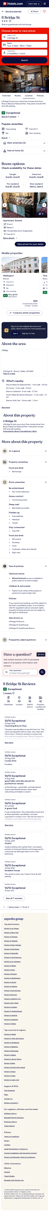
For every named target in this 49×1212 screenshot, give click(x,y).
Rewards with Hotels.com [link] (14, 1180)
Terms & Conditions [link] (11, 1136)
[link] (44, 11)
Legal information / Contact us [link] (16, 1149)
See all (4, 138)
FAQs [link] (6, 1095)
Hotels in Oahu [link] (9, 1076)
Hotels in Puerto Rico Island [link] (14, 1067)
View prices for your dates (30, 244)
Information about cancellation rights (20, 431)
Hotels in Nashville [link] (11, 953)
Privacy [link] (6, 1141)
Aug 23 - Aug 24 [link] (13, 177)
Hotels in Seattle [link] (10, 1015)
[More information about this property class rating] (9, 21)
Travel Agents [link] (9, 1126)
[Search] (42, 672)
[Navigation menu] (44, 4)
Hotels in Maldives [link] (11, 1047)
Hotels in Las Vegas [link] (11, 928)
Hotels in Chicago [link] (11, 937)
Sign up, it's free (28, 333)
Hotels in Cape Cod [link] (11, 1080)
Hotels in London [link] (10, 1007)
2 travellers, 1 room (16, 53)
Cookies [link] (7, 1145)
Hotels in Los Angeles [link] (12, 962)
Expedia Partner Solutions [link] (14, 1118)
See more (6, 407)
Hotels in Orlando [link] (11, 941)
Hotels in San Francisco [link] (12, 957)
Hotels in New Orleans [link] (12, 945)
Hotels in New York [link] (11, 933)
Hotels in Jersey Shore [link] (12, 1059)
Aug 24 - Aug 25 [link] (36, 177)
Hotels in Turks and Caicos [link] (14, 1038)
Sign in (15, 333)
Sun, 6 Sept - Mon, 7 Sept (19, 45)
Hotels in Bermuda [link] (11, 1051)
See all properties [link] (13, 11)
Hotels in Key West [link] (11, 1003)
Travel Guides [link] (9, 1176)
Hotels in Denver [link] (10, 974)
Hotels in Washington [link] (12, 978)
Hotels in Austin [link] (10, 982)
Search (24, 60)
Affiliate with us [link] (10, 1113)
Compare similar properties (26, 313)
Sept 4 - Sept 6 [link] (36, 186)
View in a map (9, 373)
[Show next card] (46, 79)
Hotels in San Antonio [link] (12, 991)
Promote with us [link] (10, 1122)
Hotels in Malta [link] (10, 1055)
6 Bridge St (12, 38)
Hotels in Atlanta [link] (10, 986)
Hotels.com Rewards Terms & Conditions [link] (19, 1157)
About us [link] (7, 1168)
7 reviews (7, 693)
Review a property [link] (11, 1103)
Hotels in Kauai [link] (9, 1072)
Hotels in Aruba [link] (10, 1034)
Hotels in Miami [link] (10, 966)
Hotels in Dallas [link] (10, 1024)
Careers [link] (7, 1172)
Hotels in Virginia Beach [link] (13, 1011)
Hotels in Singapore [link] (11, 1043)
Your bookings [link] (9, 1090)
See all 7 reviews (9, 116)
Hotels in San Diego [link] (11, 949)
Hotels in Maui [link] (9, 1063)
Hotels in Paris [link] (9, 970)
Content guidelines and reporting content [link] (20, 1153)
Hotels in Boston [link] (10, 995)
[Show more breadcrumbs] (4, 907)
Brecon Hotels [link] (14, 907)
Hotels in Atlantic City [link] (12, 999)
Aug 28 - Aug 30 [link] (12, 186)
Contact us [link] (8, 1099)
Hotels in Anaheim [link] (11, 1020)
